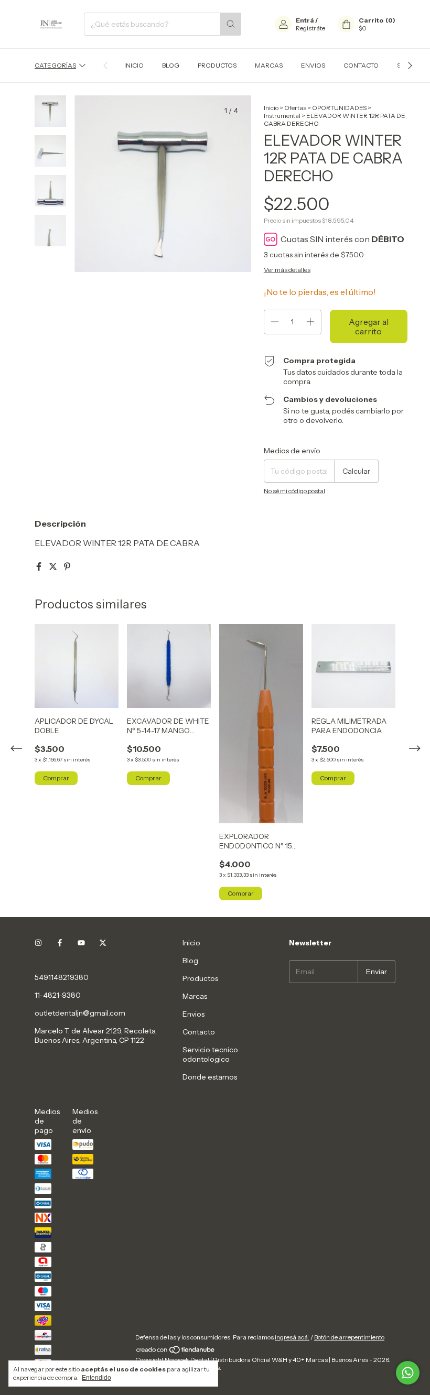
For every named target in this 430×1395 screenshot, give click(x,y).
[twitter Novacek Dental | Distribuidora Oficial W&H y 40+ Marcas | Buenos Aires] (102, 942)
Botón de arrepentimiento (349, 1337)
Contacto (361, 65)
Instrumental (282, 115)
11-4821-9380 (58, 995)
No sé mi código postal (294, 491)
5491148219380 (62, 977)
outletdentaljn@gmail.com (80, 1013)
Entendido (96, 1377)
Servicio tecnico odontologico (210, 1054)
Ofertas (295, 108)
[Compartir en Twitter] (54, 566)
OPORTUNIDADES (339, 108)
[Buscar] (230, 24)
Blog (170, 65)
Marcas (269, 65)
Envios (313, 65)
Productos (217, 65)
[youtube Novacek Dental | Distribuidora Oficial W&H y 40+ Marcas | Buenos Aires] (81, 942)
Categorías (55, 65)
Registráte (310, 28)
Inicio (134, 65)
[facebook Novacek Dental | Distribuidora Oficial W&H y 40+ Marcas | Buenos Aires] (59, 942)
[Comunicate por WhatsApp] (408, 1373)
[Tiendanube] (176, 1352)
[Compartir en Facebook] (40, 566)
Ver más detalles (287, 270)
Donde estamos (209, 1077)
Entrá (305, 20)
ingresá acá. (292, 1337)
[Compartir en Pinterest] (67, 566)
